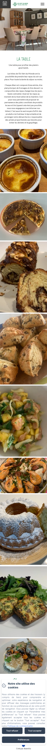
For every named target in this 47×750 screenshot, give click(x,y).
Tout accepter (34, 730)
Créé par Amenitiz (23, 748)
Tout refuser (12, 730)
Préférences (23, 739)
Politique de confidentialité (20, 726)
